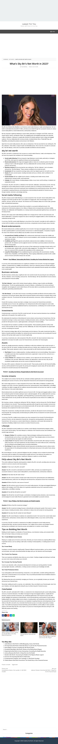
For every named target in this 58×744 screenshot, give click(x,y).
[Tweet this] (5, 615)
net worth (8, 664)
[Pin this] (8, 615)
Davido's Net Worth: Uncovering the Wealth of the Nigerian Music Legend (24, 655)
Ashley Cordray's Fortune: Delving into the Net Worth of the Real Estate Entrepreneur (10, 634)
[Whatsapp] (13, 615)
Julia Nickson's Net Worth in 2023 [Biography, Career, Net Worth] (22, 644)
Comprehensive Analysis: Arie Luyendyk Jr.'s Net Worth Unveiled (22, 658)
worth (16, 664)
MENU (53, 31)
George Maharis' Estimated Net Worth (27, 634)
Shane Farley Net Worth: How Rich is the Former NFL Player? (47, 636)
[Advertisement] (29, 10)
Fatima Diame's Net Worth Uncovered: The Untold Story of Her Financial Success (26, 660)
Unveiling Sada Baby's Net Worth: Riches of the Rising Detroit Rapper (23, 649)
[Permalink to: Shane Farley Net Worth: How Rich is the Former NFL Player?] (47, 628)
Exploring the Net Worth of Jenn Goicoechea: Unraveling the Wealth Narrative (25, 651)
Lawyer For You (29, 24)
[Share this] (3, 615)
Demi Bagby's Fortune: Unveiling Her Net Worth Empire (19, 647)
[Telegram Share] (11, 615)
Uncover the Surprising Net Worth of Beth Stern (17, 656)
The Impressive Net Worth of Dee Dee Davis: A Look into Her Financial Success (26, 645)
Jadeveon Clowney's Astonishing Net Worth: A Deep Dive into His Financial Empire (43, 670)
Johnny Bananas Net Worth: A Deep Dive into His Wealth (20, 653)
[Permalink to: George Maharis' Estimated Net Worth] (29, 627)
